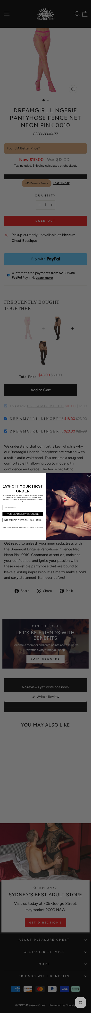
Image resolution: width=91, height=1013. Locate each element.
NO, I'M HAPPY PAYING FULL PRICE (22, 520)
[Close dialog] (89, 475)
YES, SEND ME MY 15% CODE (22, 514)
